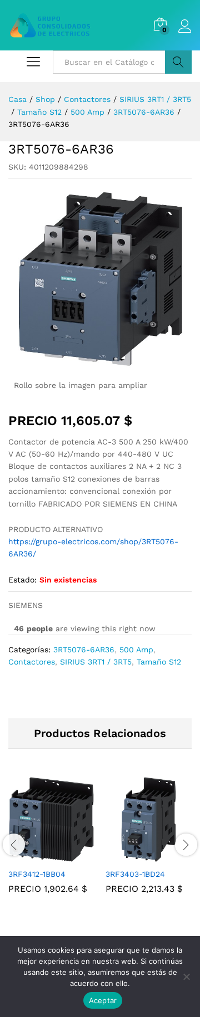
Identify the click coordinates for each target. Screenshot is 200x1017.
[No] (186, 976)
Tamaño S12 (159, 661)
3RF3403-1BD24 (135, 874)
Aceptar (103, 1000)
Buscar (178, 62)
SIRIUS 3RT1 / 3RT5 (96, 661)
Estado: (22, 579)
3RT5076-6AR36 (83, 649)
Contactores (31, 661)
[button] (38, 855)
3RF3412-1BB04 (37, 874)
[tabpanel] (51, 843)
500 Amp (136, 649)
